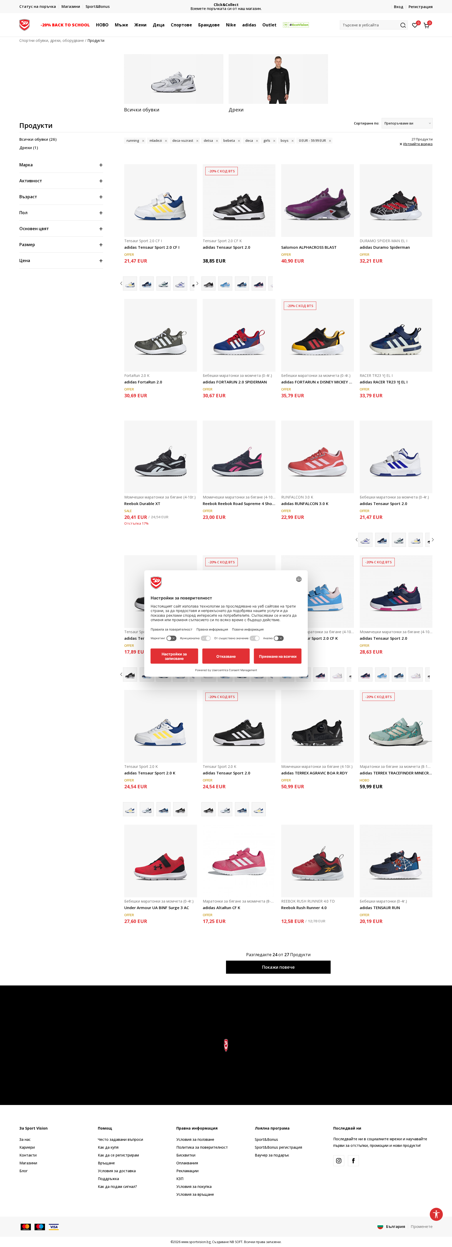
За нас (25, 1139)
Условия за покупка (194, 1186)
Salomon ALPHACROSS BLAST (309, 247)
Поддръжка (108, 1178)
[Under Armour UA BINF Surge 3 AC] (160, 861)
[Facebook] (353, 1160)
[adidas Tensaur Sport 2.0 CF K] (225, 283)
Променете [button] (422, 1226)
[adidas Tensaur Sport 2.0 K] (160, 726)
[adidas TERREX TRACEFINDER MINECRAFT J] (396, 726)
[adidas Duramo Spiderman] (396, 200)
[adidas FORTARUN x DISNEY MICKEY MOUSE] (317, 335)
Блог (23, 1170)
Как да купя (108, 1147)
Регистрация (421, 6)
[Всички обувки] (173, 79)
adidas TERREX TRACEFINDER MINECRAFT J (396, 772)
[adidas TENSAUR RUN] (396, 861)
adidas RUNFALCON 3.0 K (304, 503)
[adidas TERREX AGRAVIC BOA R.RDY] (317, 726)
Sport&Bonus (266, 1139)
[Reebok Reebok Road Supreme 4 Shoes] (239, 457)
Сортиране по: (366, 123)
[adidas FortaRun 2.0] (160, 335)
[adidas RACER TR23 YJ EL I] (396, 335)
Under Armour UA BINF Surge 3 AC (156, 907)
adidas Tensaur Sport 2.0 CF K (309, 638)
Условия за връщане (195, 1194)
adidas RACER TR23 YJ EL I (384, 381)
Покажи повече (278, 967)
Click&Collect (226, 5)
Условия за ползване (195, 1139)
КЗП (179, 1178)
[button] (92, 24)
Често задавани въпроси (120, 1139)
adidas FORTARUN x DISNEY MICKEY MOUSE (317, 381)
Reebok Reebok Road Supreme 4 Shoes (239, 503)
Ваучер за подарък (272, 1155)
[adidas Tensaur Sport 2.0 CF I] (160, 200)
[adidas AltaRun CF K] (239, 861)
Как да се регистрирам (118, 1155)
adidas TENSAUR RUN (380, 907)
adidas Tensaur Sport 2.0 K (149, 772)
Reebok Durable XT (142, 503)
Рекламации (187, 1170)
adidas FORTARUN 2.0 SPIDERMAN (235, 381)
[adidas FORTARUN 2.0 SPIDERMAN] (239, 335)
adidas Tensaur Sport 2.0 (226, 247)
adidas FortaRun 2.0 (143, 381)
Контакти (28, 1155)
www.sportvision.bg (196, 1242)
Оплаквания (187, 1162)
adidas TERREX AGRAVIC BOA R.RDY (314, 772)
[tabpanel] (173, 83)
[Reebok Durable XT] (160, 457)
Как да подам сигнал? (117, 1186)
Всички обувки (37, 139)
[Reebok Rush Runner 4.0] (317, 861)
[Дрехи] (278, 79)
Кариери (27, 1147)
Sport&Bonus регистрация (278, 1147)
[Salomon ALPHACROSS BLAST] (317, 200)
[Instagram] (339, 1160)
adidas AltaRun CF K (221, 907)
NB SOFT (236, 1242)
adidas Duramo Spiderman (385, 247)
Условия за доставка (117, 1170)
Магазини (28, 1162)
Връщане (106, 1162)
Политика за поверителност (202, 1147)
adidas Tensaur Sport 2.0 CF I (151, 247)
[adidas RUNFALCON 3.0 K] (317, 457)
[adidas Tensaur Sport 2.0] (147, 283)
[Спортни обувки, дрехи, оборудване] (24, 24)
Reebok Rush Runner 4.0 (304, 907)
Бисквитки (185, 1155)
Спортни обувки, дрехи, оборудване (51, 40)
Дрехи (28, 147)
